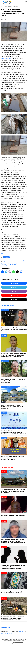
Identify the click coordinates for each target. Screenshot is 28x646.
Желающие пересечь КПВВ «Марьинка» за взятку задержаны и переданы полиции (14, 592)
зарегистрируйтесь (6, 633)
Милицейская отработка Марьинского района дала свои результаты (13, 516)
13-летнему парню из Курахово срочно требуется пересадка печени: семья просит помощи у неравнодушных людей (13, 355)
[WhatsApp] (13, 271)
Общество (4, 335)
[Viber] (9, 271)
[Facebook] (2, 271)
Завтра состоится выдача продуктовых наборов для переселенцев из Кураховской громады (13, 458)
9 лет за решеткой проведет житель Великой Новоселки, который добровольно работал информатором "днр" (13, 541)
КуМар (3, 253)
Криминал (6, 257)
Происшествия (5, 309)
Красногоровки (6, 58)
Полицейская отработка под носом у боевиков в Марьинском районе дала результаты (13, 491)
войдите (21, 631)
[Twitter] (17, 271)
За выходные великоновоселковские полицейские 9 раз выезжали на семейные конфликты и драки (13, 567)
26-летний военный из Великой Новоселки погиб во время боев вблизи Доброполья (14, 329)
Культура (4, 412)
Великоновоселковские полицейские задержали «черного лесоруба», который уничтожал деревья (13, 618)
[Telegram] (6, 271)
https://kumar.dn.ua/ (18, 642)
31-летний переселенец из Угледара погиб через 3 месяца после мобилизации (13, 381)
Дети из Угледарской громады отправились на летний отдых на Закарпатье (12, 406)
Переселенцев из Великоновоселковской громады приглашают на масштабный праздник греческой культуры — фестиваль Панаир (14, 432)
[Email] (21, 271)
